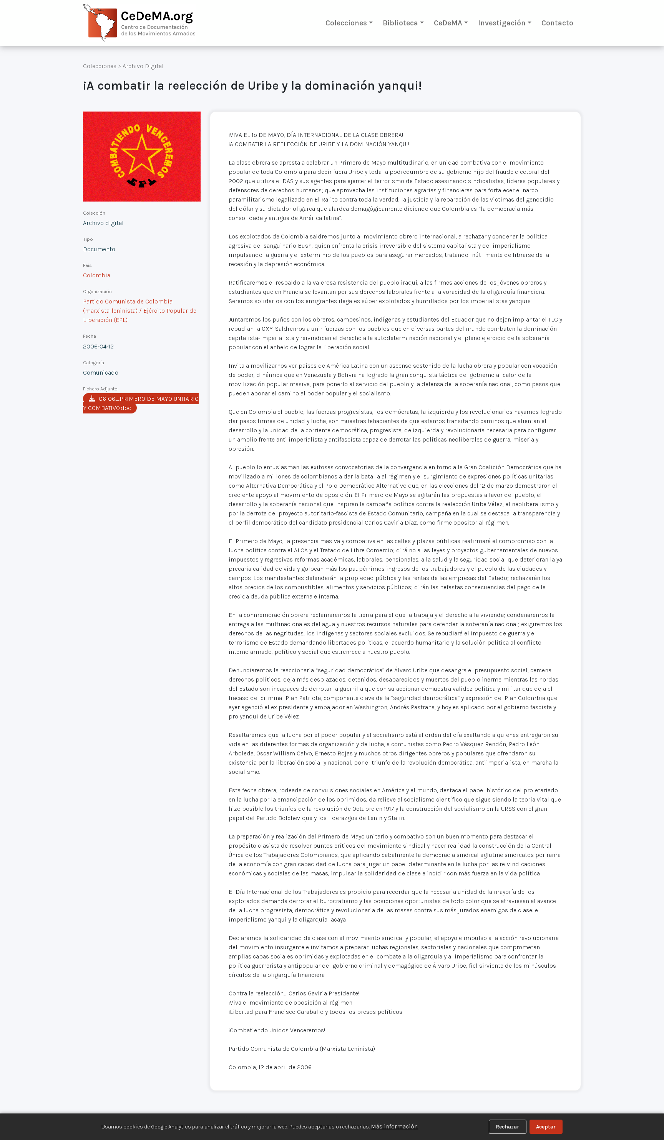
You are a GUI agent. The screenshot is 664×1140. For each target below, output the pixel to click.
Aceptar (546, 1126)
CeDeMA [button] (448, 22)
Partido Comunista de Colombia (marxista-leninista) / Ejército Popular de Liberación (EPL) (139, 310)
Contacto (557, 22)
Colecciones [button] (346, 22)
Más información (394, 1126)
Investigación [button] (502, 22)
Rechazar (507, 1126)
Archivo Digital (143, 66)
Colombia (96, 275)
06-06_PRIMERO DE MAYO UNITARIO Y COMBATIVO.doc (141, 403)
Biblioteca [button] (400, 22)
